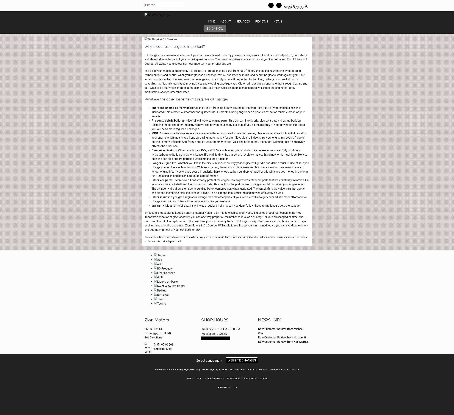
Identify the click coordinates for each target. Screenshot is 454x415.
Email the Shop (163, 348)
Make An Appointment (215, 338)
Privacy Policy (250, 378)
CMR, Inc (262, 369)
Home (211, 21)
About (226, 21)
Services (243, 21)
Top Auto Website (291, 369)
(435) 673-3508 (296, 7)
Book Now (215, 28)
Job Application (232, 378)
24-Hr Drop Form (193, 378)
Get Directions (153, 337)
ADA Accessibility (213, 378)
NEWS (277, 21)
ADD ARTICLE (223, 387)
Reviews (261, 21)
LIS (235, 387)
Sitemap (264, 378)
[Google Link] (279, 5)
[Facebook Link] (271, 5)
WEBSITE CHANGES (242, 360)
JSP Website (273, 369)
